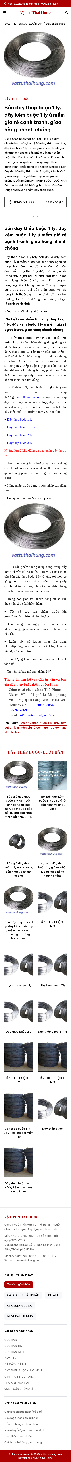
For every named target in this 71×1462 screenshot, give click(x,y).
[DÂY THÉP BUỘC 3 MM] (52, 901)
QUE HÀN (10, 1340)
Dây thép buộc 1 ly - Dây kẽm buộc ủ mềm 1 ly (18, 1133)
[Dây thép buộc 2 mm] (52, 1010)
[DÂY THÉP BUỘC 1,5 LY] (18, 1057)
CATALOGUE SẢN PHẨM (23, 1295)
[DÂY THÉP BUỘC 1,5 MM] (52, 1057)
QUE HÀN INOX (14, 1352)
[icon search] (66, 13)
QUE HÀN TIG (13, 1346)
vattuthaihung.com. (51, 1454)
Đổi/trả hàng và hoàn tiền (21, 1424)
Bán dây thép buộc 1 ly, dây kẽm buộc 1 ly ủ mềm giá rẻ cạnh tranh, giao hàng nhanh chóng (35, 727)
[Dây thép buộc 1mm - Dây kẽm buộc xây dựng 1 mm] (18, 1162)
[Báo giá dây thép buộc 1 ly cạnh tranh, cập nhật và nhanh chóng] (18, 842)
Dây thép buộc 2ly (52, 985)
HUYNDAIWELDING (20, 1316)
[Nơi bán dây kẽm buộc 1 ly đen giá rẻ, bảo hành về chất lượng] (52, 775)
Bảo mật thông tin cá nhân (21, 1418)
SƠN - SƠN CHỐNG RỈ (18, 1389)
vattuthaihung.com (28, 1260)
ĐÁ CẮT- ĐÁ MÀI (15, 1364)
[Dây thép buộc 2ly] (52, 964)
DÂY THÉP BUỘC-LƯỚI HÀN (23, 23)
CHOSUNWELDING (19, 1305)
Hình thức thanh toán (18, 1436)
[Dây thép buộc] (52, 1107)
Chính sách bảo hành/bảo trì (23, 1411)
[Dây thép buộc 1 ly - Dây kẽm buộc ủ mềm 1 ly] (18, 1107)
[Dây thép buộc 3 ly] (18, 964)
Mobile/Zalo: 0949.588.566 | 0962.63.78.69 (33, 3)
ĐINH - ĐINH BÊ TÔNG (19, 1376)
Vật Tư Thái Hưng (35, 13)
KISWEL (53, 1295)
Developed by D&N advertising (35, 1457)
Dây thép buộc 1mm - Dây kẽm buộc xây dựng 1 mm (18, 1187)
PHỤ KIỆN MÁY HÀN (17, 1382)
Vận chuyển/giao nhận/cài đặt (24, 1430)
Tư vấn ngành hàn (18, 1284)
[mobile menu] (4, 13)
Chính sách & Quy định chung (23, 1442)
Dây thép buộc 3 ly (18, 985)
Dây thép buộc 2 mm (52, 1031)
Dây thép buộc (52, 1128)
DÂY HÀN (10, 1358)
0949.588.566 (24, 202)
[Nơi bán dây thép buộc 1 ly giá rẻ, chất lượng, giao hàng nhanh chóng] (52, 842)
